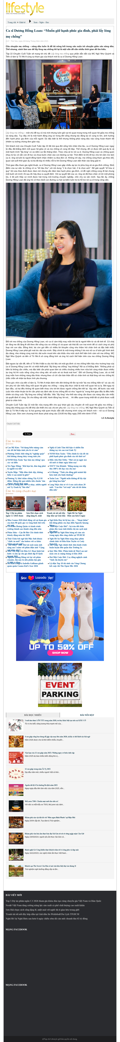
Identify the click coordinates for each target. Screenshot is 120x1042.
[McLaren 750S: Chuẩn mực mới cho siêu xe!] (16, 806)
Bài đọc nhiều (33, 715)
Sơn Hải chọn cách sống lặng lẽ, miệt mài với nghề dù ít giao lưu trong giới (42, 910)
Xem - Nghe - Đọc (41, 22)
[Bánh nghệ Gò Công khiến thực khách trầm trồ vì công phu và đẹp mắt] (16, 855)
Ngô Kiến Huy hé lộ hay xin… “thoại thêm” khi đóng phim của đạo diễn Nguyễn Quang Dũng (69, 523)
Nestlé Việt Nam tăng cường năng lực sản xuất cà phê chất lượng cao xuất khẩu (45, 905)
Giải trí (22, 22)
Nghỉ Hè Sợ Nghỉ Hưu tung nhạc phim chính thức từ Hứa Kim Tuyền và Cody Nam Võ (66, 541)
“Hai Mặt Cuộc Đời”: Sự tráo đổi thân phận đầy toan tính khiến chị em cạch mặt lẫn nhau (68, 529)
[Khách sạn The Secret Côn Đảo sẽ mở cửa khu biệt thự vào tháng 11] (16, 871)
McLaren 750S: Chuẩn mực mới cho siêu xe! (41, 801)
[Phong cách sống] (60, 8)
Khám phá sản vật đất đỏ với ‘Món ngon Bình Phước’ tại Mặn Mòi (50, 817)
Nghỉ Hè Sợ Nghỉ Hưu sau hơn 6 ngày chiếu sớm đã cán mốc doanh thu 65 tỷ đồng (47, 918)
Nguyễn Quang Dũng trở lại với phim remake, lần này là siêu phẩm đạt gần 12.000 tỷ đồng (24, 560)
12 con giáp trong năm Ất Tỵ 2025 (37, 769)
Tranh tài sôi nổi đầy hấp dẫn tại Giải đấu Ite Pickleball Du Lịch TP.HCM (42, 914)
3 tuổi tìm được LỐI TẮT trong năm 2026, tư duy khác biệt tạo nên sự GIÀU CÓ (55, 720)
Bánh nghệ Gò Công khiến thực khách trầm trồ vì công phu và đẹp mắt (52, 850)
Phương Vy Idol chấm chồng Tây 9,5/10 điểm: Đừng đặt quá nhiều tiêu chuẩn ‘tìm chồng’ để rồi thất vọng (26, 481)
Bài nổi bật (87, 715)
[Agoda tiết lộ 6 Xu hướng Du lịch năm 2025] (16, 790)
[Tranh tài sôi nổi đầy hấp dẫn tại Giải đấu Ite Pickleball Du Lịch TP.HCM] (56, 504)
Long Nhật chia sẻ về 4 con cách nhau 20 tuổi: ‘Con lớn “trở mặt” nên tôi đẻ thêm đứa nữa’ (67, 487)
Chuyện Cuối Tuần (13, 424)
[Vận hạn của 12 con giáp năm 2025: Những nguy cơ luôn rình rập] (16, 758)
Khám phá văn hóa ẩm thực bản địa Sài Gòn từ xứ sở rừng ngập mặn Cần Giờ (54, 834)
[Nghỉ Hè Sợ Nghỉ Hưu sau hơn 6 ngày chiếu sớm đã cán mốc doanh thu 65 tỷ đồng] (76, 504)
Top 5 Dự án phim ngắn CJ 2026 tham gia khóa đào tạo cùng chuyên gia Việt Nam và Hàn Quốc (53, 901)
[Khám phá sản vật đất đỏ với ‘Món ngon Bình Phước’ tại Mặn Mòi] (16, 822)
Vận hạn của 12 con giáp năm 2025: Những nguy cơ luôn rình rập (49, 753)
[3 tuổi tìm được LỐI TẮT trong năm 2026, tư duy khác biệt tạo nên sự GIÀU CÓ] (16, 725)
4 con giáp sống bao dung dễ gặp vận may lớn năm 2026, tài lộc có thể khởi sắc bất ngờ (57, 737)
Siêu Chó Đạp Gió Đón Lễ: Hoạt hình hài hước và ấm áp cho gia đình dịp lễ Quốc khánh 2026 (25, 553)
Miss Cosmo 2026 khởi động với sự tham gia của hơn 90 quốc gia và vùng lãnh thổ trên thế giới (27, 523)
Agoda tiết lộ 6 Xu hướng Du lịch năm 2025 (41, 785)
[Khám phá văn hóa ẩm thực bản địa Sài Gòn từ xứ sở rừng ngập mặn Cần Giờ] (16, 838)
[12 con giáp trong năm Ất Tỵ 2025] (16, 774)
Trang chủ (12, 22)
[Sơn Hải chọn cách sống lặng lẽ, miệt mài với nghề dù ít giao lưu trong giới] (35, 504)
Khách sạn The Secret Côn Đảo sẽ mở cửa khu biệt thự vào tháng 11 (50, 866)
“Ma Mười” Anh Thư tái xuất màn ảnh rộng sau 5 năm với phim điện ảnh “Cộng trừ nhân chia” (25, 547)
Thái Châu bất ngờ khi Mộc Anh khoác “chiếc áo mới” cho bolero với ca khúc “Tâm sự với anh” (24, 541)
